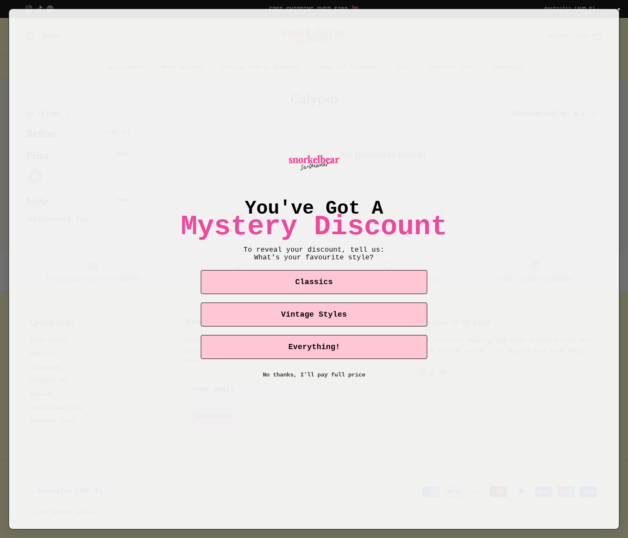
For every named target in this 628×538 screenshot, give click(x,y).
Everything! (314, 347)
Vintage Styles (314, 314)
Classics (314, 282)
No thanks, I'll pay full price (314, 374)
